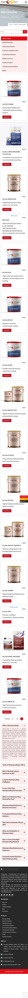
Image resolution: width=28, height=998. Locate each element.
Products (16, 24)
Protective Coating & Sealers (10, 50)
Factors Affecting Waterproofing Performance (12, 789)
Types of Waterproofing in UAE (12, 765)
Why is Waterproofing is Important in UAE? (10, 772)
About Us (4, 902)
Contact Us (5, 911)
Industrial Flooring (7, 42)
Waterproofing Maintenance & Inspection (12, 849)
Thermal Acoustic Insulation (10, 66)
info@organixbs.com (9, 961)
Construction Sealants (8, 46)
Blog (3, 909)
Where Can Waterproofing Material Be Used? (11, 798)
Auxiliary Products (7, 62)
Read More (7, 117)
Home (10, 24)
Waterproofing (6, 38)
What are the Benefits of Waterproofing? (10, 832)
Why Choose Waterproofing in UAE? (12, 824)
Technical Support (6, 906)
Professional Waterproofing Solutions (12, 815)
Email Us (24, 501)
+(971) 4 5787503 (8, 957)
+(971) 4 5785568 (8, 954)
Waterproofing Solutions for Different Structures (12, 806)
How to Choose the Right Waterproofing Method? (11, 841)
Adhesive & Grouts (7, 58)
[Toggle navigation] (26, 2)
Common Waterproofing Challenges (10, 781)
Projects (4, 904)
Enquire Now (24, 496)
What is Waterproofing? (10, 725)
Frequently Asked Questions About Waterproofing (12, 858)
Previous (7, 718)
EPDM (4, 70)
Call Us (23, 499)
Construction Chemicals (9, 54)
